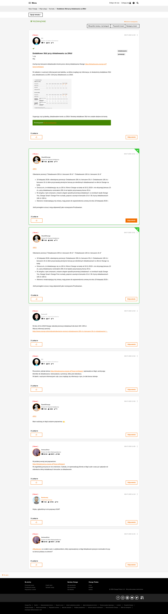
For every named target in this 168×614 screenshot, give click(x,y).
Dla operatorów (71, 585)
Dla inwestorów (71, 587)
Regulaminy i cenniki (30, 589)
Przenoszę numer (29, 585)
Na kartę (51, 9)
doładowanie (122, 51)
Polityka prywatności (79, 607)
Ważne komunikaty (41, 607)
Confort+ (119, 605)
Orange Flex (28, 605)
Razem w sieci (59, 605)
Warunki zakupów (66, 607)
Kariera (91, 589)
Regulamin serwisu (54, 607)
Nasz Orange (33, 9)
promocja (121, 54)
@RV (35, 169)
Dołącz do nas (114, 3)
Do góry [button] (6, 575)
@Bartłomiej (37, 549)
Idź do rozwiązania (131, 21)
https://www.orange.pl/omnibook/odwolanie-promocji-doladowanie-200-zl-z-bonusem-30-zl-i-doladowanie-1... (70, 331)
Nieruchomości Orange (112, 607)
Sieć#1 (36, 605)
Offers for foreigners (126, 607)
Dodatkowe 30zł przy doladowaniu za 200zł (52, 53)
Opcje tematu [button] (35, 15)
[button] (137, 35)
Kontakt (91, 587)
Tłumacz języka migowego (107, 605)
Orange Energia (29, 607)
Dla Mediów (70, 589)
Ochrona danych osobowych (95, 607)
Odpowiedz (131, 137)
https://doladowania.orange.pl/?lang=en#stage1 (67, 371)
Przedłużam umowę (30, 587)
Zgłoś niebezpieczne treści (90, 605)
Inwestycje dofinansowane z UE (33, 610)
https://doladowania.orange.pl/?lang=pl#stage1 (49, 464)
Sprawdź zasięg (50, 587)
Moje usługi (43, 9)
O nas (90, 585)
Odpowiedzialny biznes (47, 605)
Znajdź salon (49, 585)
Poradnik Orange (128, 605)
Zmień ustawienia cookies (73, 605)
